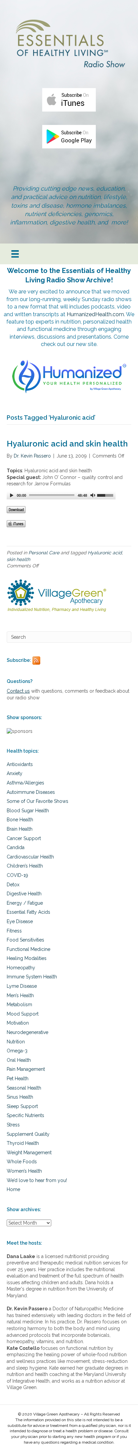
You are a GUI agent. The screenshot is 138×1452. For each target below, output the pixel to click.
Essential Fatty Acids (28, 912)
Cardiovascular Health (30, 856)
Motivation (18, 1023)
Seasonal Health (24, 1088)
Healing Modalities (27, 958)
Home (13, 1189)
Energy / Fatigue (25, 903)
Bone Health (20, 819)
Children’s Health (25, 866)
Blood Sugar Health (28, 810)
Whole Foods (22, 1161)
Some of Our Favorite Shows (37, 801)
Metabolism (19, 1004)
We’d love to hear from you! (37, 1180)
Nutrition (16, 1041)
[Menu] (15, 254)
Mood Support (23, 1014)
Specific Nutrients (25, 1115)
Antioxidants (20, 764)
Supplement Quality (28, 1134)
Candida (15, 847)
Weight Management (29, 1152)
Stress (13, 1124)
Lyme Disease (22, 986)
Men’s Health (20, 995)
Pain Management (26, 1069)
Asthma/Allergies (25, 782)
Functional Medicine (28, 949)
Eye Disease (20, 921)
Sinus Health (20, 1097)
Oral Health (19, 1060)
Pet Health (17, 1078)
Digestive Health (24, 893)
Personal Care (43, 552)
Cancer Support (24, 838)
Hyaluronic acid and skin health (67, 443)
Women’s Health (24, 1171)
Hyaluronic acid (105, 552)
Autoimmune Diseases (31, 792)
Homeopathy (21, 967)
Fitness (14, 931)
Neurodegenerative (27, 1032)
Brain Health (19, 829)
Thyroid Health (23, 1143)
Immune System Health (32, 976)
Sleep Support (22, 1106)
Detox (13, 884)
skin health (18, 559)
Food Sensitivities (25, 940)
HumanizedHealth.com (95, 314)
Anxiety (14, 773)
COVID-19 (17, 875)
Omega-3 (17, 1050)
